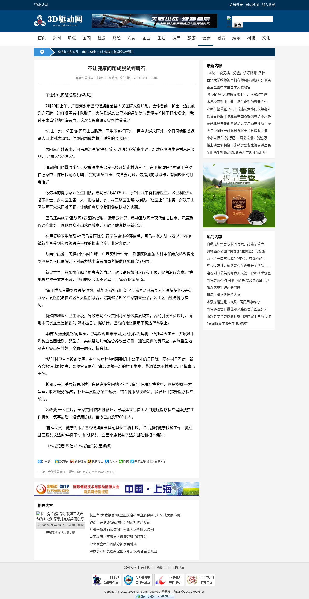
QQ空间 (64, 461)
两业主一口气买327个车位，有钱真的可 (236, 258)
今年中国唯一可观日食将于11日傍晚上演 (237, 131)
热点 (72, 38)
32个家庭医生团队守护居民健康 (113, 544)
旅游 (191, 38)
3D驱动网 (41, 5)
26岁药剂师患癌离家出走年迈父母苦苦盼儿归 (123, 551)
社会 (102, 38)
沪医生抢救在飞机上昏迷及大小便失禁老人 (239, 109)
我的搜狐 (97, 461)
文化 (266, 38)
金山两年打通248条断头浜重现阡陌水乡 (236, 152)
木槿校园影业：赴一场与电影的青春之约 (237, 102)
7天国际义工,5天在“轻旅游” (227, 324)
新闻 (57, 38)
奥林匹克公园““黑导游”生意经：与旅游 (236, 251)
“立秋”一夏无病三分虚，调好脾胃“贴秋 (236, 73)
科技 (251, 38)
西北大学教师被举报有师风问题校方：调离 (239, 80)
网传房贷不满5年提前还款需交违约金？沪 (238, 280)
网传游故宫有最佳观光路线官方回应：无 (237, 309)
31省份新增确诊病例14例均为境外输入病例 (122, 529)
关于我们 (147, 567)
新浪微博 (80, 461)
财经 (116, 38)
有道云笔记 (141, 461)
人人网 (113, 461)
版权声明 (163, 567)
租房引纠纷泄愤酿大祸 (223, 295)
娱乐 (236, 38)
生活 (161, 38)
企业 (146, 38)
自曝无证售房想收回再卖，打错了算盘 (235, 244)
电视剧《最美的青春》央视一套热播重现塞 (239, 273)
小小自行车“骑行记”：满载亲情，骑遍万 (237, 138)
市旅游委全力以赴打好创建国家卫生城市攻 (239, 316)
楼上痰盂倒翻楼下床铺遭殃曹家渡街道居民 (239, 145)
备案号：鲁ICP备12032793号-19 (183, 591)
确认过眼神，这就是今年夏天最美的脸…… (239, 266)
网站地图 (252, 5)
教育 (221, 38)
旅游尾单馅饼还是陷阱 (223, 287)
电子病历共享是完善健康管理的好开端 (118, 537)
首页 (42, 38)
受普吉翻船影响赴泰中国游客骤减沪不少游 (239, 116)
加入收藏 (268, 5)
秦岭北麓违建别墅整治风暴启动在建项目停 (239, 123)
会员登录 (236, 5)
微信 (126, 461)
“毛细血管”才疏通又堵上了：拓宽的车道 (237, 94)
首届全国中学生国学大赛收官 (229, 87)
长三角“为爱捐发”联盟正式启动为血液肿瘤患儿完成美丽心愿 (135, 515)
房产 (176, 38)
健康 (206, 38)
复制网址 (160, 461)
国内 (87, 38)
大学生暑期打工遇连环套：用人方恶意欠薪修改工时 (81, 472)
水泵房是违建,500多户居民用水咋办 (233, 302)
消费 (131, 38)
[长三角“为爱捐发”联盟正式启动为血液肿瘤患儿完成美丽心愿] (60, 516)
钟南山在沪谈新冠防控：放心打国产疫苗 (120, 522)
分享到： (47, 461)
